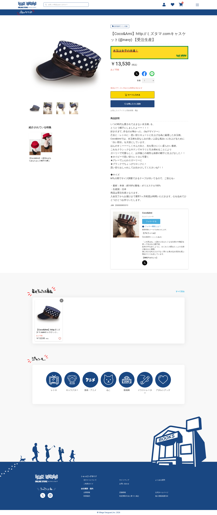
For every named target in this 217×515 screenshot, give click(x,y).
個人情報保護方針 (161, 496)
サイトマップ (124, 480)
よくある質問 (160, 480)
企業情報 (87, 492)
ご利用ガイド (88, 484)
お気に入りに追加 (134, 104)
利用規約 (87, 496)
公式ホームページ (161, 492)
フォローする (151, 221)
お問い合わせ (124, 484)
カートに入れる (134, 95)
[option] (67, 62)
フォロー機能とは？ (152, 226)
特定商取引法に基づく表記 (129, 496)
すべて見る (180, 291)
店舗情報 (122, 492)
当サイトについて (90, 480)
